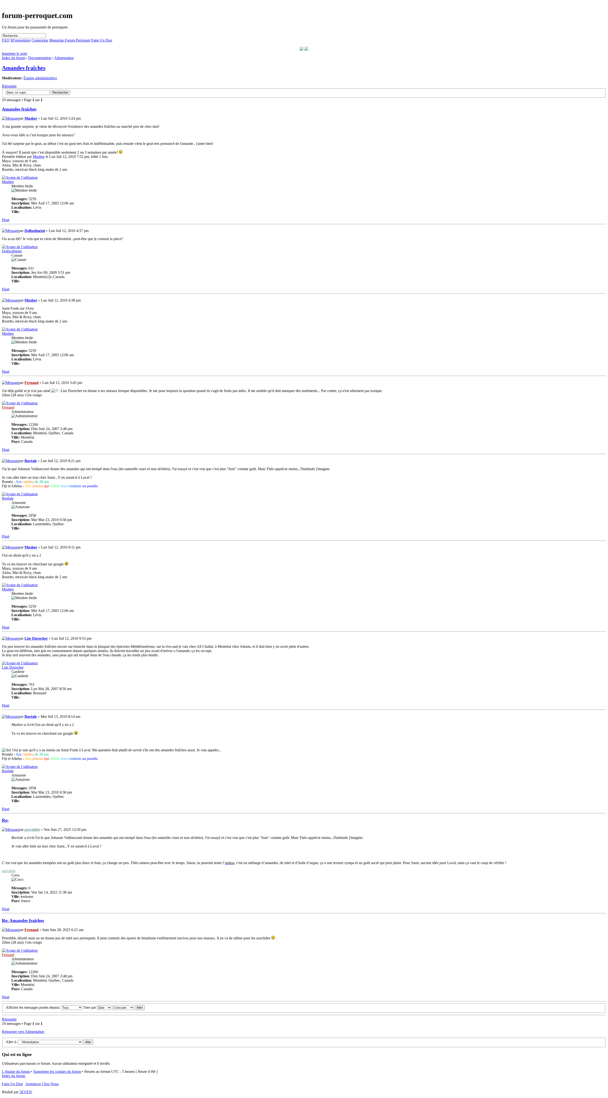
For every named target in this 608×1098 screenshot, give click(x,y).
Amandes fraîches (23, 68)
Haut (5, 220)
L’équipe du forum (16, 1072)
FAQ (6, 40)
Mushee (30, 118)
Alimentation (64, 58)
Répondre (9, 86)
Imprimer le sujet (14, 54)
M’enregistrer (20, 40)
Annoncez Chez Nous (42, 1084)
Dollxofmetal (34, 231)
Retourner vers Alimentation (23, 1032)
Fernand (31, 383)
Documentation (39, 58)
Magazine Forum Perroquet (69, 40)
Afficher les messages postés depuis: (33, 1007)
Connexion (40, 40)
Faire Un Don (101, 40)
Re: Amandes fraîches (23, 920)
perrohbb (32, 830)
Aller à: (11, 1042)
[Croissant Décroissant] (128, 1007)
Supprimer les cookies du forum (57, 1072)
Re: (5, 820)
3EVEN (25, 1092)
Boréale (30, 461)
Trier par (90, 1007)
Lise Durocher (36, 638)
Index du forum (13, 58)
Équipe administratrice (40, 78)
